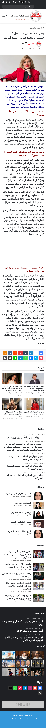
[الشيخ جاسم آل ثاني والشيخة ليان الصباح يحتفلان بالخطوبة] (38, 598)
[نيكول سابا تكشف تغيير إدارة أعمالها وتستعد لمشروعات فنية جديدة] (12, 404)
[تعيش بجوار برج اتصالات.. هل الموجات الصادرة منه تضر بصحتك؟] (8, 663)
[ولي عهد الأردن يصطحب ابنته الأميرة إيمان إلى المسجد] (38, 567)
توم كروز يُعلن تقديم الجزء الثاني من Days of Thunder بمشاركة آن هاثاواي (34, 388)
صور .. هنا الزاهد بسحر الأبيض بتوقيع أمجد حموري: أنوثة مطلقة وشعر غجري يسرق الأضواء (12, 388)
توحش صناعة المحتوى (21, 512)
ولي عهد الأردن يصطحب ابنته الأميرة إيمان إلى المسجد (18, 566)
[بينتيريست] (20, 353)
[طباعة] (5, 358)
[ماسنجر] (31, 358)
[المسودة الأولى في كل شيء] (38, 496)
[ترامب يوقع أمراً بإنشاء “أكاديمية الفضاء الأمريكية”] (23, 672)
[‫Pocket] (41, 358)
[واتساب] (25, 358)
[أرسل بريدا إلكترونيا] (23, 43)
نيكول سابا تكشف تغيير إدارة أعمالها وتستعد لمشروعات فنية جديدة (12, 414)
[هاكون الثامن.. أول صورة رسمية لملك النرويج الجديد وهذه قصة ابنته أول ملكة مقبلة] (38, 554)
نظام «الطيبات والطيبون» (19, 521)
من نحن (28, 718)
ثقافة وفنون (32, 28)
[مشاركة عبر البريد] (10, 358)
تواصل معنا (12, 718)
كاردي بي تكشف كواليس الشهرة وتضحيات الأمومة (34, 413)
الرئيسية (39, 28)
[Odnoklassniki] (5, 353)
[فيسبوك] (41, 353)
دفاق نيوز (31, 44)
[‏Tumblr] (25, 353)
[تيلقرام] (20, 358)
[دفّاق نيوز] (25, 16)
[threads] (22, 2)
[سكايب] (36, 358)
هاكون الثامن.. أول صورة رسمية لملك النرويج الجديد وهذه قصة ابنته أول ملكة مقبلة (16, 554)
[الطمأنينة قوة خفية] (38, 505)
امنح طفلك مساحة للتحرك (19, 531)
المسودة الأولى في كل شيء (18, 493)
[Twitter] (25, 2)
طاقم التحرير (21, 718)
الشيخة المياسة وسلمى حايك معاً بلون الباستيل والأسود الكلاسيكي (18, 586)
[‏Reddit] (15, 353)
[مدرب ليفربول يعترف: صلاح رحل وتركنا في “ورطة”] (8, 672)
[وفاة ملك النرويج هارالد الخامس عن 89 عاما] (38, 576)
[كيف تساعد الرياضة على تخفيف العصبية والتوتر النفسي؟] (37, 672)
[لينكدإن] (31, 353)
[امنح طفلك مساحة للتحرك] (38, 534)
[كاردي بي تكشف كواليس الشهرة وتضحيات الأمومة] (34, 404)
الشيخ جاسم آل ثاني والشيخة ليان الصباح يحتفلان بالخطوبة (18, 597)
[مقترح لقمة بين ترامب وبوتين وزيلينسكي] (23, 663)
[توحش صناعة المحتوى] (38, 515)
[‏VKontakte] (10, 353)
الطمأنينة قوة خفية (22, 503)
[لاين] (15, 358)
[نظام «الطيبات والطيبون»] (38, 524)
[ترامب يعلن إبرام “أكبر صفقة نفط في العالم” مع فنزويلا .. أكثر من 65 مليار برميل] (37, 663)
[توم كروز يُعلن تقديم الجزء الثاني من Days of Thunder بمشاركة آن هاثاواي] (34, 378)
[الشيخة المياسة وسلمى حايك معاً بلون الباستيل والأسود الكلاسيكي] (38, 586)
